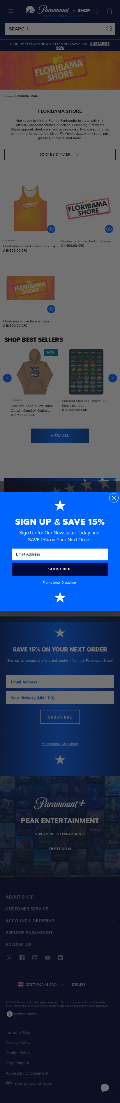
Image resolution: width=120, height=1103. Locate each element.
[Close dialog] (114, 498)
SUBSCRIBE (60, 569)
